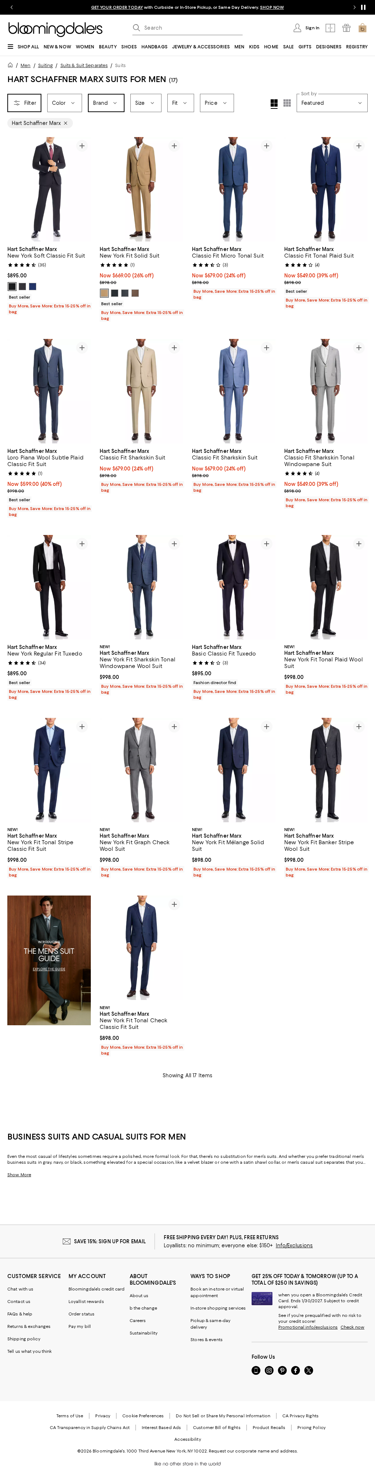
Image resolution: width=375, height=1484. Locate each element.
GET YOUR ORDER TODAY (117, 7)
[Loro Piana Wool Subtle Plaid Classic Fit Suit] (49, 391)
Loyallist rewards (86, 1301)
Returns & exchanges (29, 1326)
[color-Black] (12, 286)
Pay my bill (79, 1326)
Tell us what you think (29, 1351)
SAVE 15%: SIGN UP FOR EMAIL (110, 1242)
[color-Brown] (135, 293)
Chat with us (20, 1289)
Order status (81, 1314)
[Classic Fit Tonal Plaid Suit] (326, 189)
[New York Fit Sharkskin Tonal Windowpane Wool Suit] (141, 587)
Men (25, 65)
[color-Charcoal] (22, 286)
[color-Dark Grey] (114, 293)
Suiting (45, 65)
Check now (352, 1327)
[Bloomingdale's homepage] (11, 66)
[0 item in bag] (362, 28)
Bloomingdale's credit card (96, 1289)
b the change (143, 1308)
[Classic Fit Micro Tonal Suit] (233, 189)
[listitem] (187, 7)
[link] (49, 279)
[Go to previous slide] (11, 7)
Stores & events (206, 1340)
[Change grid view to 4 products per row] (274, 104)
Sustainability (144, 1333)
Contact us (18, 1301)
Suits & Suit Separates (84, 65)
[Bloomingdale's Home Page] (55, 29)
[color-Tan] (104, 293)
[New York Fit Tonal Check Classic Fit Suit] (141, 948)
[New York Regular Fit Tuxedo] (49, 587)
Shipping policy (23, 1339)
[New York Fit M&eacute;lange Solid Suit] (233, 770)
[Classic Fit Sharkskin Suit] (141, 391)
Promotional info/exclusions (308, 1327)
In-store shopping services (218, 1308)
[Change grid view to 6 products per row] (287, 103)
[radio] (12, 286)
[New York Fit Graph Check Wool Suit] (141, 770)
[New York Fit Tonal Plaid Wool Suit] (326, 587)
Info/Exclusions (294, 1246)
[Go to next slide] (354, 7)
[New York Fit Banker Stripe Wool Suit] (326, 770)
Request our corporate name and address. (253, 1451)
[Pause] (363, 7)
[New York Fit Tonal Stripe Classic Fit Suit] (49, 770)
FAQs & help (19, 1314)
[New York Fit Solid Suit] (141, 189)
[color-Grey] (125, 293)
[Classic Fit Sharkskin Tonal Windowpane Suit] (326, 391)
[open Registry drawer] (346, 28)
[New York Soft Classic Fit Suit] (49, 189)
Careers (138, 1321)
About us (139, 1296)
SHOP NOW (272, 7)
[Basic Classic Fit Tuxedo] (233, 587)
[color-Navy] (32, 286)
